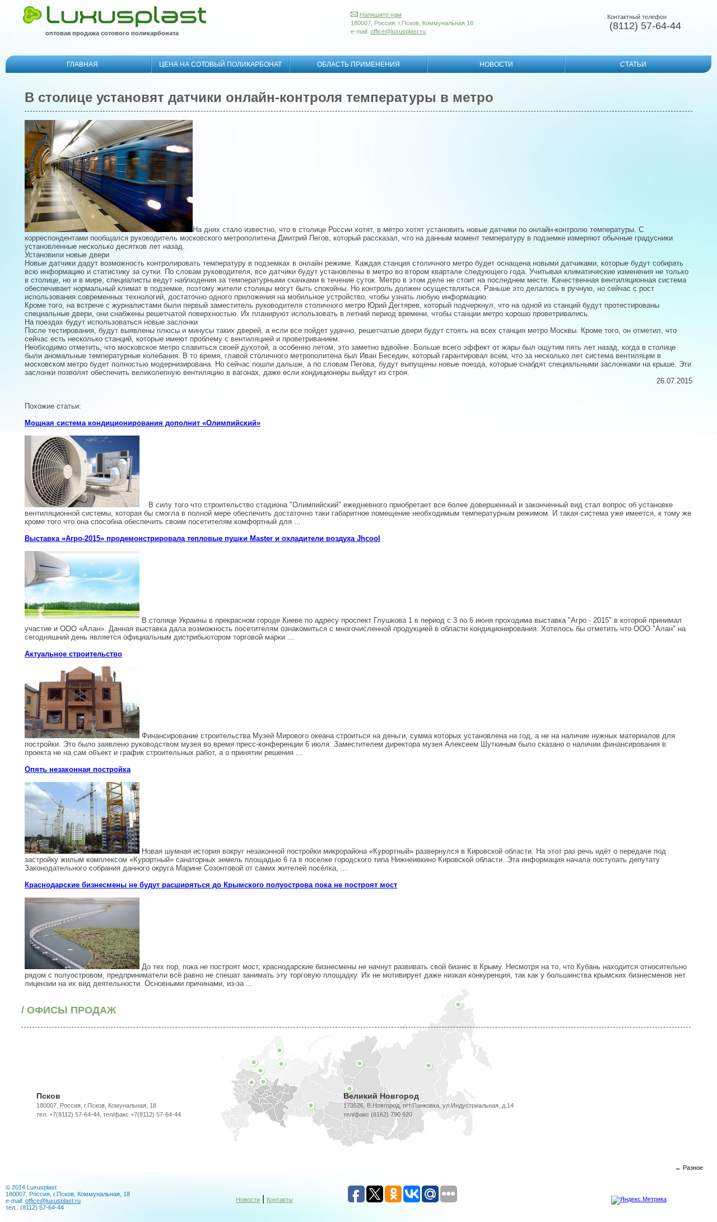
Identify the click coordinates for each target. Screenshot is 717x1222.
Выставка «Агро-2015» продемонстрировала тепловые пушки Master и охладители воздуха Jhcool (202, 538)
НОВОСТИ (496, 64)
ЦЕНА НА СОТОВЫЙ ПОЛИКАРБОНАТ (220, 64)
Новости (248, 1199)
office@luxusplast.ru (398, 31)
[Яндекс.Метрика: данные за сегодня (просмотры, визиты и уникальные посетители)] (639, 1200)
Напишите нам (381, 14)
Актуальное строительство (73, 654)
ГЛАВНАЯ (82, 64)
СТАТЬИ (633, 64)
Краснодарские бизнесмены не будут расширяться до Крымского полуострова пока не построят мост (211, 885)
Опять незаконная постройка (78, 769)
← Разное (689, 1167)
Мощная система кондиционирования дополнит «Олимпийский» (142, 423)
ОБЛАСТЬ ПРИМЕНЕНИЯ (358, 64)
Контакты (280, 1199)
